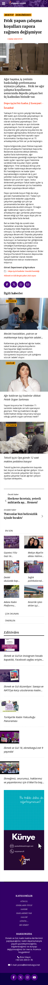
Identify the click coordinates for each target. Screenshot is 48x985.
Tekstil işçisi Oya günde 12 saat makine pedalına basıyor (21, 459)
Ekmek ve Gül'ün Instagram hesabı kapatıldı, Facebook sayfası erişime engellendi (23, 659)
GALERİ (24, 917)
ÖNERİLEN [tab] (10, 620)
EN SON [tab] (9, 530)
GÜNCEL (24, 901)
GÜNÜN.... (24, 921)
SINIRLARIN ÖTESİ (24, 905)
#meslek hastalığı (32, 271)
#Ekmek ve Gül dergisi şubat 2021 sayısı (20, 276)
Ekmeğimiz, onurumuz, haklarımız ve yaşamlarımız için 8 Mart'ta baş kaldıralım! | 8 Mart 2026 (23, 782)
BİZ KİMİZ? (24, 925)
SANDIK (24, 909)
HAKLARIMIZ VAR (24, 913)
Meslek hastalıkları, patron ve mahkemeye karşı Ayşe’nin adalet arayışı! (22, 335)
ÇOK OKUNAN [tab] (12, 613)
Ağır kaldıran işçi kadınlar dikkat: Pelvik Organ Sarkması (22, 397)
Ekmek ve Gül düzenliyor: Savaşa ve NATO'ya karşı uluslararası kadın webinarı (24, 690)
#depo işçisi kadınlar (16, 271)
